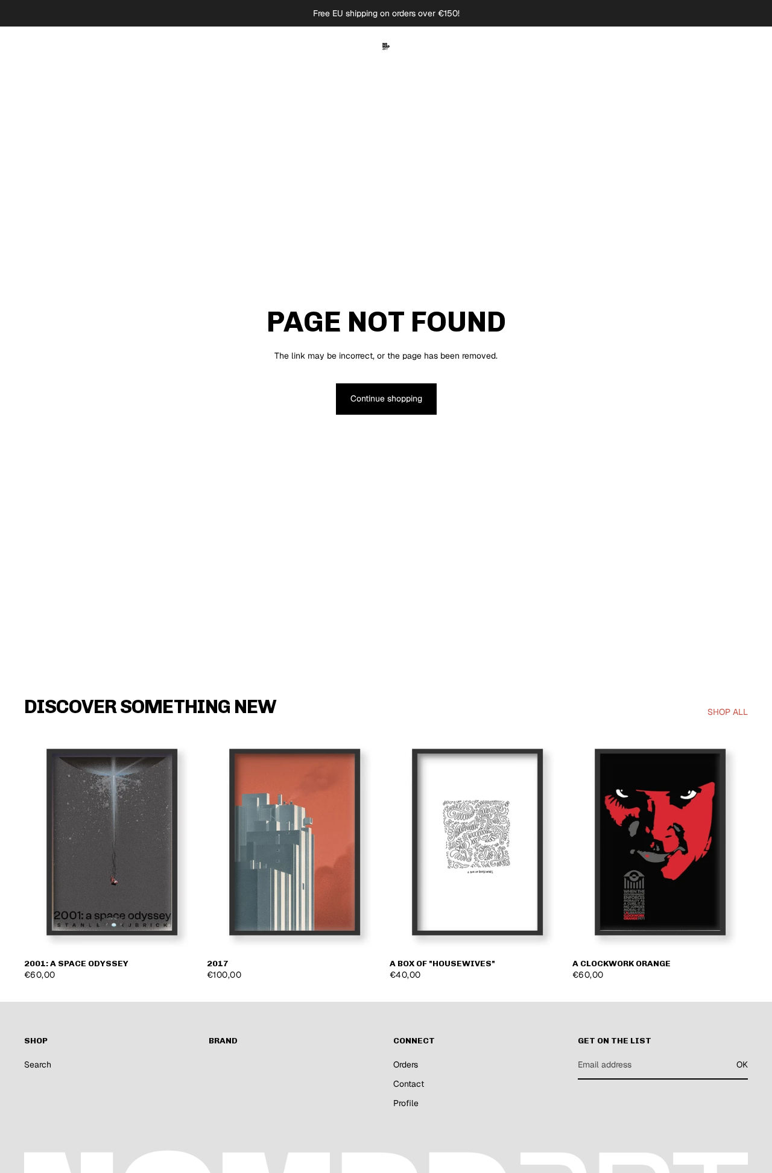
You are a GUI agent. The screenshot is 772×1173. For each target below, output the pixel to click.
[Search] (682, 46)
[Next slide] (181, 842)
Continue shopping (386, 398)
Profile (406, 1103)
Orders (405, 1064)
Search (37, 1064)
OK (742, 1064)
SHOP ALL (727, 711)
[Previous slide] (42, 842)
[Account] (708, 46)
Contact (408, 1083)
